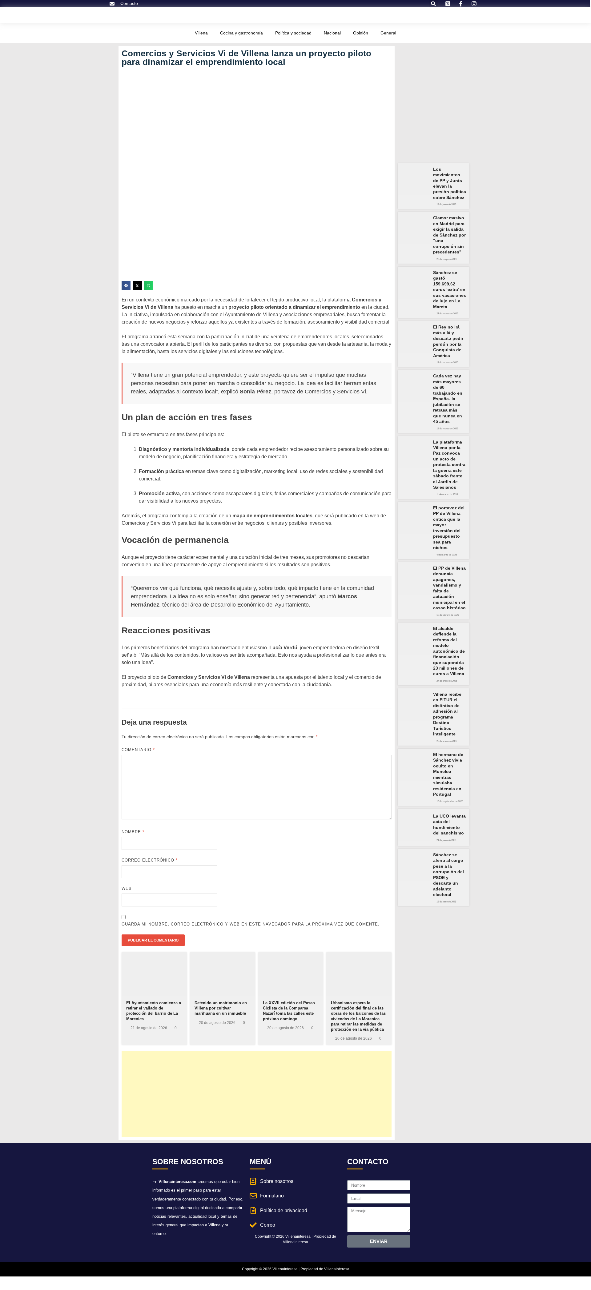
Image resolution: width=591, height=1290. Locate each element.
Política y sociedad (293, 32)
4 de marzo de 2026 (446, 555)
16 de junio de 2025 (446, 902)
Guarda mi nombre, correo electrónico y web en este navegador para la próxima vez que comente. (251, 924)
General (388, 32)
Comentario (138, 749)
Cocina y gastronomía (241, 32)
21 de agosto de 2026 (149, 1028)
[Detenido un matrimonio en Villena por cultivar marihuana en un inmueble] (222, 974)
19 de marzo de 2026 (447, 362)
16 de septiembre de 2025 (449, 801)
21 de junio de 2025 (446, 840)
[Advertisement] (257, 1094)
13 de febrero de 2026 (447, 615)
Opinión (360, 32)
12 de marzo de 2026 (447, 429)
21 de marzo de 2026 (447, 314)
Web (127, 888)
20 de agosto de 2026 (217, 1023)
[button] (126, 285)
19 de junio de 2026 (446, 204)
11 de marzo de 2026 (447, 494)
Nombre (133, 832)
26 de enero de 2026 (446, 741)
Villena (201, 32)
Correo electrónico (150, 860)
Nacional (332, 32)
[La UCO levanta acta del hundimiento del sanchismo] (414, 825)
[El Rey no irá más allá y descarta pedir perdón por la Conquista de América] (414, 337)
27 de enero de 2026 (446, 681)
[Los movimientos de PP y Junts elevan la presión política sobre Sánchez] (414, 179)
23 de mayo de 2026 (446, 259)
